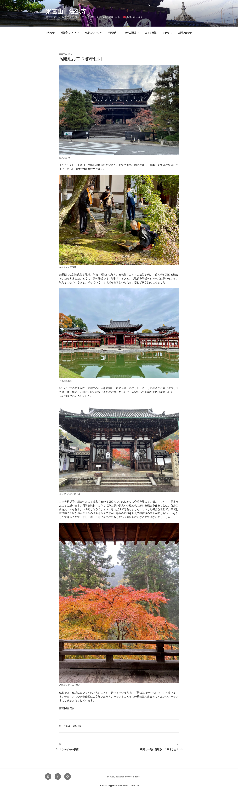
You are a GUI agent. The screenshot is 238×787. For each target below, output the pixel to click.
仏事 (74, 726)
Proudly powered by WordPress (123, 776)
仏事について (92, 32)
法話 (79, 726)
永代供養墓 (130, 32)
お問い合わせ (185, 32)
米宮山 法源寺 (66, 11)
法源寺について (69, 32)
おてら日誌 (150, 32)
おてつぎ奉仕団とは (89, 169)
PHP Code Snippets (107, 786)
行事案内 (112, 32)
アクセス (167, 32)
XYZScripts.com (132, 786)
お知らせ (50, 32)
